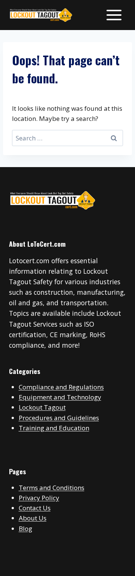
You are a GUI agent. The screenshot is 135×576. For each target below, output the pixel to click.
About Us (32, 518)
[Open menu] (114, 15)
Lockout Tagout (42, 407)
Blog (25, 528)
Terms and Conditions (51, 487)
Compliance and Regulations (61, 387)
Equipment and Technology (60, 397)
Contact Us (35, 508)
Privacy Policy (39, 497)
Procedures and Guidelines (59, 417)
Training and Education (54, 428)
